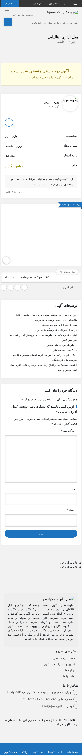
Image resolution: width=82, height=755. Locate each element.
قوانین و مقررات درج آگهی (59, 664)
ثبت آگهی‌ (38, 752)
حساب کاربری (10, 752)
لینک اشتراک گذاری (66, 272)
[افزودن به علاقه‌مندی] (9, 122)
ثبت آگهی (16, 15)
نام (72, 488)
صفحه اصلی (73, 752)
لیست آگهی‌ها (55, 752)
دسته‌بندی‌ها (27, 15)
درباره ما (70, 670)
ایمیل (71, 509)
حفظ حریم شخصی (64, 658)
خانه (76, 22)
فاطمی (59, 41)
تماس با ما (69, 676)
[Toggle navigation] (6, 10)
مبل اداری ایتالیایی (63, 37)
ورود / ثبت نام (70, 3)
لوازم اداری (59, 22)
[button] (41, 306)
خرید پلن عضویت (33, 3)
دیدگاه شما (68, 430)
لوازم (69, 22)
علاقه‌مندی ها (53, 3)
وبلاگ (25, 752)
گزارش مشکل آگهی (15, 192)
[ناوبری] (6, 260)
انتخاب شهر (8, 3)
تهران (71, 41)
